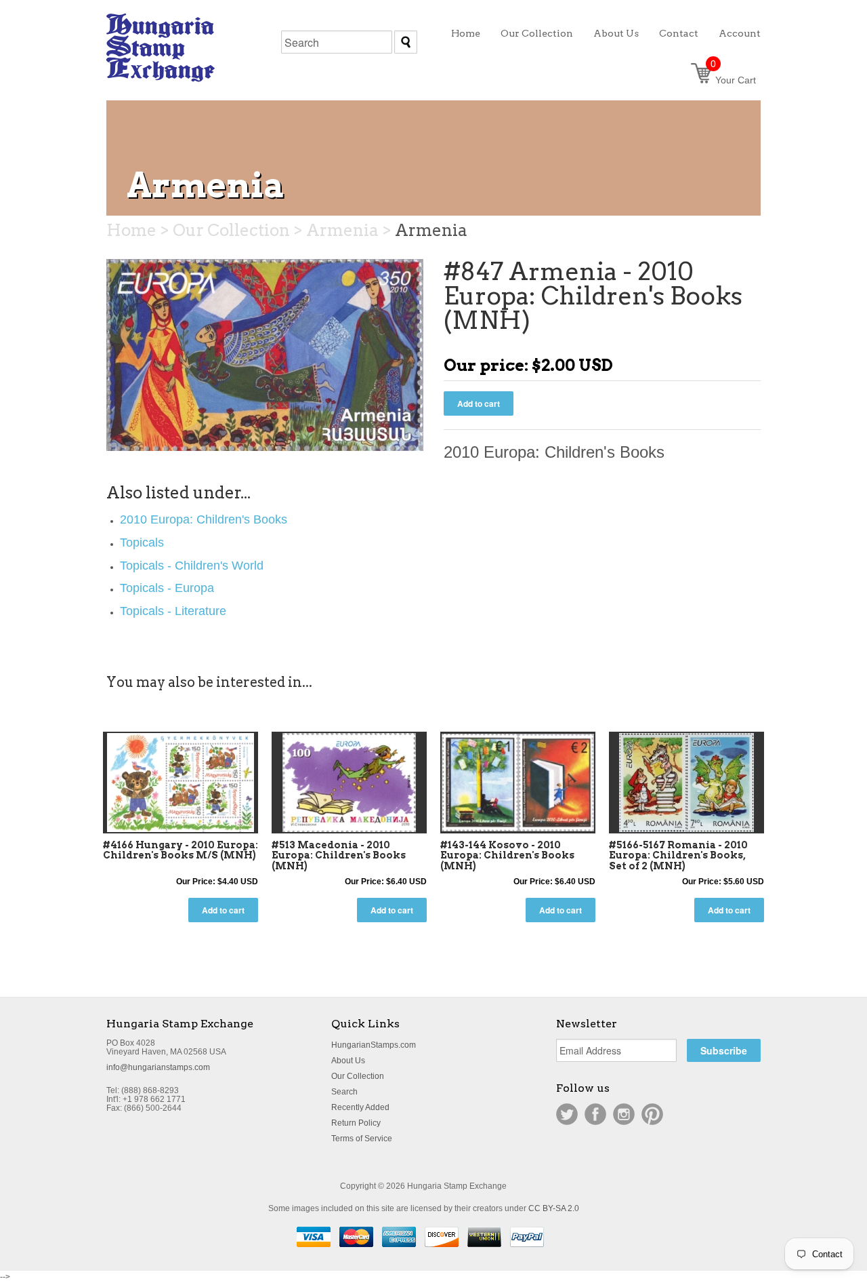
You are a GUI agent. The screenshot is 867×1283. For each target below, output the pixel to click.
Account (740, 33)
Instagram (624, 1114)
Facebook (595, 1114)
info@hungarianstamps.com (158, 1067)
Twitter (567, 1114)
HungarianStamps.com (373, 1045)
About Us (348, 1060)
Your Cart (733, 80)
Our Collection (357, 1076)
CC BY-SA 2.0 (553, 1208)
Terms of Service (361, 1138)
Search (344, 1092)
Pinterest (652, 1114)
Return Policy (356, 1123)
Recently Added (360, 1107)
